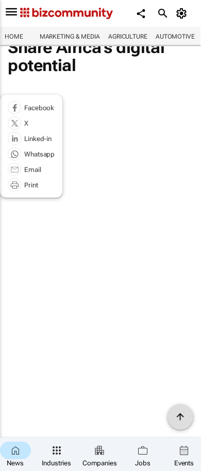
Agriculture (127, 36)
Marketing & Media (70, 36)
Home (14, 36)
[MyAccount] (183, 13)
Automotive (175, 36)
